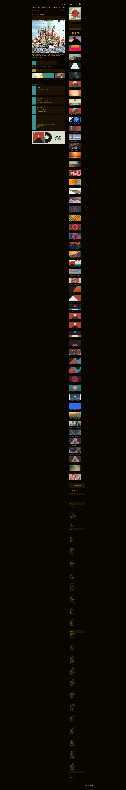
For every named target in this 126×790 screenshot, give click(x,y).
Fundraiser (71, 558)
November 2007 (72, 759)
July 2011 (71, 718)
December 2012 (72, 702)
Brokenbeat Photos (36, 10)
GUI (70, 565)
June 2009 (71, 741)
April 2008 (71, 754)
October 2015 (72, 671)
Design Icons (72, 550)
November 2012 (72, 703)
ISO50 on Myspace (72, 511)
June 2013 (71, 697)
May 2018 (71, 643)
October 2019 (72, 634)
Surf (70, 614)
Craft (70, 547)
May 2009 (71, 742)
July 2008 (71, 751)
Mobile (71, 585)
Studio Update (72, 613)
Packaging (71, 590)
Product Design (72, 599)
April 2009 (71, 743)
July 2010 (71, 729)
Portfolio (34, 7)
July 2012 (71, 707)
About (50, 7)
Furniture (71, 559)
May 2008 (71, 753)
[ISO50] (35, 4)
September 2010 (72, 727)
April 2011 (71, 721)
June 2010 (71, 730)
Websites (71, 626)
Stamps (71, 612)
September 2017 (72, 651)
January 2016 (72, 668)
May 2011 (71, 720)
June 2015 (71, 675)
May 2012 (71, 709)
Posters (71, 595)
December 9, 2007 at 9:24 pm (42, 118)
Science (71, 606)
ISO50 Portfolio (72, 513)
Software (71, 610)
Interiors (71, 572)
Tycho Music (44, 7)
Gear (70, 561)
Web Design (71, 625)
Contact (55, 7)
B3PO (70, 506)
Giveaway (71, 562)
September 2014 (72, 683)
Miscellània (71, 583)
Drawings (71, 552)
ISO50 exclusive (72, 577)
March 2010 (71, 733)
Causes (71, 542)
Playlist (75, 4)
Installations (71, 571)
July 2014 (71, 685)
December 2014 (72, 680)
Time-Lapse (71, 615)
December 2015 (72, 669)
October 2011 (72, 715)
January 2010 (72, 735)
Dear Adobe (71, 548)
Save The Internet (72, 524)
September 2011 (72, 716)
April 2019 (71, 638)
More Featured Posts (77, 485)
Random (71, 602)
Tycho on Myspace (72, 525)
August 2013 (71, 695)
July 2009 (71, 740)
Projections (71, 601)
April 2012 (71, 710)
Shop (39, 7)
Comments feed (72, 776)
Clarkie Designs (72, 507)
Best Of (71, 537)
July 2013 (71, 696)
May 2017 (71, 654)
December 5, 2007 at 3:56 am (42, 109)
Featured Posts (75, 33)
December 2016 (72, 659)
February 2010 (72, 734)
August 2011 (71, 717)
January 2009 (72, 746)
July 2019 (71, 635)
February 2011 (72, 723)
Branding (71, 540)
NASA (70, 588)
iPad (70, 574)
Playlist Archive (75, 21)
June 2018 (71, 642)
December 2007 (72, 758)
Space (70, 611)
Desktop (71, 551)
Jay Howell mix (41, 54)
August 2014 (71, 684)
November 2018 (72, 640)
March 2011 (71, 722)
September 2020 (72, 633)
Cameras (71, 541)
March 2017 (71, 656)
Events (71, 554)
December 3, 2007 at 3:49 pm (42, 89)
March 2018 (71, 645)
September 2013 (72, 694)
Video (70, 622)
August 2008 (71, 750)
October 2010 (72, 726)
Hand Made (71, 566)
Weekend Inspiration (73, 627)
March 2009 (71, 744)
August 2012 (71, 706)
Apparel (71, 535)
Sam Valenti (71, 499)
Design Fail (71, 549)
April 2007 (71, 763)
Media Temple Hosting (75, 490)
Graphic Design (72, 563)
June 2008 (71, 752)
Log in (70, 774)
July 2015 (71, 674)
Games (71, 560)
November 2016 (72, 660)
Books (70, 539)
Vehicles (71, 621)
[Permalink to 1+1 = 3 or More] (38, 14)
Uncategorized (72, 620)
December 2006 (72, 767)
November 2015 (72, 670)
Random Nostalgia (72, 603)
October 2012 (72, 704)
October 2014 (72, 682)
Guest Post (71, 564)
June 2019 (71, 636)
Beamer (71, 500)
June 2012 (71, 708)
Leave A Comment (40, 84)
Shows (71, 609)
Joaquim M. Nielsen (73, 516)
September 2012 (72, 705)
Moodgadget (71, 523)
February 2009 (72, 745)
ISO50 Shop (71, 514)
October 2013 (72, 693)
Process (71, 597)
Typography (71, 619)
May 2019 (71, 637)
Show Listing (71, 608)
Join (64, 7)
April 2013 (71, 699)
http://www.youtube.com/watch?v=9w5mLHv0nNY (46, 93)
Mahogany (58, 54)
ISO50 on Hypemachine (73, 510)
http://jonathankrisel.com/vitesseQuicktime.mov (45, 124)
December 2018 (72, 639)
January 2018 (72, 647)
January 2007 (72, 766)
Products (71, 600)
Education (71, 553)
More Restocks (62, 10)
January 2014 (72, 690)
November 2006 (72, 768)
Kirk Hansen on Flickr (73, 518)
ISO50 (70, 576)
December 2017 (72, 648)
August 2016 (71, 663)
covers (71, 546)
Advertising (71, 531)
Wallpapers (71, 623)
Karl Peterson (72, 517)
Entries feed (71, 775)
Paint (70, 591)
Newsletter (71, 589)
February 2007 (72, 765)
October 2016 (72, 661)
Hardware (71, 567)
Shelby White (72, 498)
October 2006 (72, 769)
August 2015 (71, 673)
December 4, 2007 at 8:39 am (42, 100)
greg (38, 98)
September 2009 (72, 738)
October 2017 (72, 650)
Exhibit (71, 555)
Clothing (71, 543)
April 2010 (71, 732)
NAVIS (38, 107)
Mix (70, 584)
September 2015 (72, 672)
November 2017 (72, 649)
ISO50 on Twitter (72, 512)
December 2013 (72, 691)
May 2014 (71, 687)
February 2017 (72, 657)
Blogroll (71, 538)
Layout (71, 579)
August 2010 (71, 728)
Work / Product (89, 785)
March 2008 (71, 755)
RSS (63, 4)
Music (70, 587)
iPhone (71, 575)
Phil (38, 87)
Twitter (59, 7)
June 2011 (71, 719)
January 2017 (72, 658)
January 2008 (72, 757)
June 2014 (71, 686)
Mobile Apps (71, 586)
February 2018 (72, 646)
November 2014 (72, 681)
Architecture (71, 536)
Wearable (71, 624)
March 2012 (71, 711)
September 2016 (72, 662)
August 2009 (71, 739)
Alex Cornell (71, 505)
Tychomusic (71, 526)
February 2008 (72, 756)
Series (70, 607)
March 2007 (71, 764)
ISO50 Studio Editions (73, 515)
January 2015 (72, 679)
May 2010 (71, 731)
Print (70, 596)
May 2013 (71, 698)
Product (71, 598)
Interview (71, 573)
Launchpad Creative (73, 519)
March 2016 (71, 667)
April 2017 (71, 655)
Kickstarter (71, 578)
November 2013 (72, 692)
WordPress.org (72, 777)
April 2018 (71, 644)
